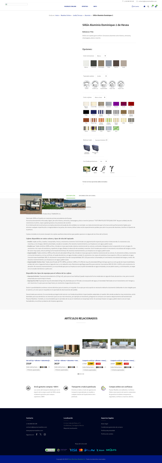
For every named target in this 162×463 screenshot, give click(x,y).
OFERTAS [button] (85, 6)
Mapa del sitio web (81, 444)
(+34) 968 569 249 (129, 1)
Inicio (57, 15)
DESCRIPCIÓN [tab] (70, 195)
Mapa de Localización (70, 428)
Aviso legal (104, 424)
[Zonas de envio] (66, 388)
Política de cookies (107, 434)
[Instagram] (45, 434)
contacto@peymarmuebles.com (147, 1)
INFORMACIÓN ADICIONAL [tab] (87, 195)
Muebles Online (66, 15)
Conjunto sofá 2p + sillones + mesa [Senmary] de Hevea (100, 360)
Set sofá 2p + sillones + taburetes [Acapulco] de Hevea (44, 360)
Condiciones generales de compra (112, 427)
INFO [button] (95, 6)
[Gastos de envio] (28, 388)
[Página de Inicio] (16, 6)
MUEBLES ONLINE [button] (70, 6)
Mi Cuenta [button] (136, 6)
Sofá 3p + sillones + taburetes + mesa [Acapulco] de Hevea (73, 360)
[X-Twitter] (40, 434)
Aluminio (88, 15)
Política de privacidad (108, 430)
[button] (148, 6)
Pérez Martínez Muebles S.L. (77, 459)
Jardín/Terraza (77, 15)
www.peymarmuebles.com (34, 430)
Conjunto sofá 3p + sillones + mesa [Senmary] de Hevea (129, 360)
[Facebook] (36, 434)
